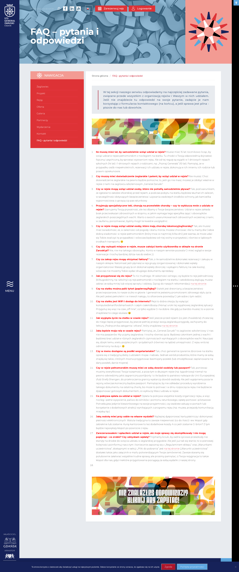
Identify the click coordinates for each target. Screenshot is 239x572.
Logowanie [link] (144, 8)
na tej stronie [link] (198, 283)
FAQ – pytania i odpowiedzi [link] (52, 140)
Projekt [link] (41, 93)
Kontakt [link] (41, 133)
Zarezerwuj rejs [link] (114, 8)
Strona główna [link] (100, 76)
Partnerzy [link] (42, 120)
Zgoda (168, 566)
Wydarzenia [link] (43, 127)
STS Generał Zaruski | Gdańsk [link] (9, 15)
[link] (236, 3)
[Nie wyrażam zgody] (235, 566)
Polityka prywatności (192, 566)
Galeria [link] (41, 113)
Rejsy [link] (40, 100)
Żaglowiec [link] (43, 86)
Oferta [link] (40, 107)
